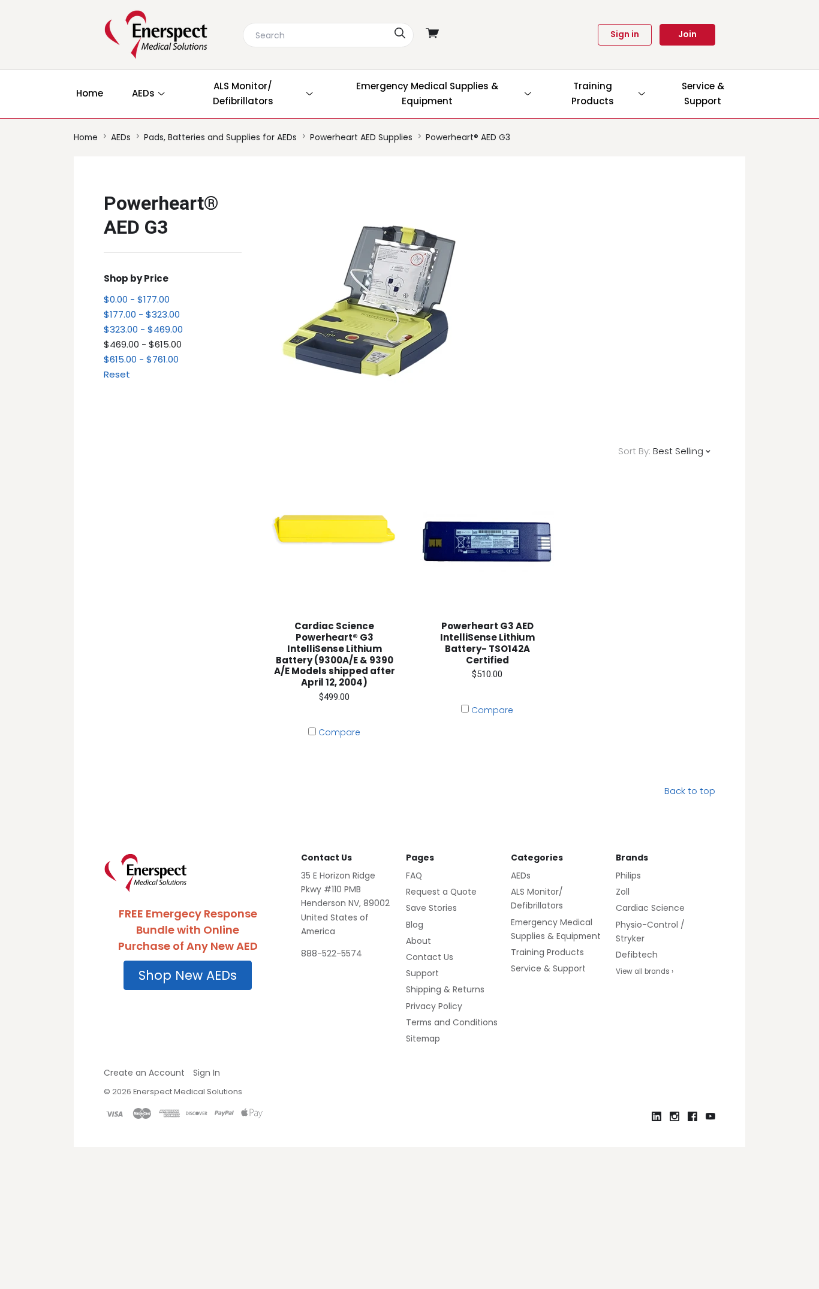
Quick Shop (334, 620)
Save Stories (431, 908)
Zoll (623, 892)
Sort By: (634, 451)
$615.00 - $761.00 (141, 359)
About (418, 941)
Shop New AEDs (187, 975)
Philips (628, 876)
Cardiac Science (650, 908)
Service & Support (548, 968)
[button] (188, 976)
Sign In (206, 1073)
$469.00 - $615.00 (143, 344)
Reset (117, 374)
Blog (414, 925)
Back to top (689, 790)
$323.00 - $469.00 (143, 329)
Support (422, 973)
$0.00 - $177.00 (137, 299)
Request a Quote (441, 892)
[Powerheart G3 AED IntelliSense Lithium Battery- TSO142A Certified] (487, 542)
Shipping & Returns (445, 989)
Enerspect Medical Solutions (187, 1091)
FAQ (414, 876)
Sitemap (423, 1039)
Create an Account (144, 1073)
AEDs (521, 876)
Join (687, 34)
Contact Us (429, 957)
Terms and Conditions (452, 1022)
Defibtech (637, 955)
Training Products (547, 952)
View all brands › (644, 971)
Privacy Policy (434, 1006)
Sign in (624, 34)
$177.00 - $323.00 (142, 314)
